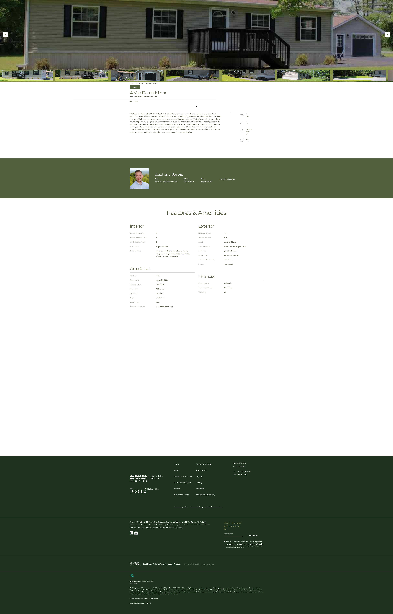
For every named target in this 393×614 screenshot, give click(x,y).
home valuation (203, 464)
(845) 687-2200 (239, 463)
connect (200, 488)
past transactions (182, 482)
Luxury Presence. (174, 564)
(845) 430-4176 (189, 181)
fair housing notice (181, 507)
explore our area (181, 494)
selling (199, 482)
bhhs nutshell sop (196, 507)
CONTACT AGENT (227, 179)
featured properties (183, 476)
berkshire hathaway (205, 494)
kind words (201, 470)
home (176, 464)
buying (199, 476)
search (177, 488)
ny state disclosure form (213, 507)
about (176, 470)
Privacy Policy (239, 548)
